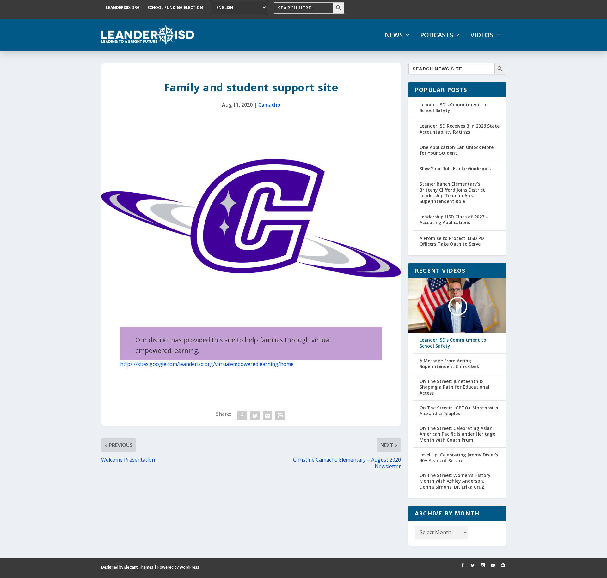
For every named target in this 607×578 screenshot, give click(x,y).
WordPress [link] (189, 567)
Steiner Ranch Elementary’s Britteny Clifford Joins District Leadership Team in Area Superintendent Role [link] (452, 192)
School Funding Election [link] (175, 7)
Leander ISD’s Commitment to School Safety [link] (453, 107)
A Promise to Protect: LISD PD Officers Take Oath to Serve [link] (452, 241)
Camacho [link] (269, 104)
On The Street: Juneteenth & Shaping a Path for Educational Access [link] (454, 387)
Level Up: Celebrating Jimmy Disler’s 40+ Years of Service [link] (459, 457)
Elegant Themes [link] (138, 567)
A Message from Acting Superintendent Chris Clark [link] (449, 363)
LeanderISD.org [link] (123, 7)
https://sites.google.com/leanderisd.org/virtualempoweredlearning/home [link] (207, 364)
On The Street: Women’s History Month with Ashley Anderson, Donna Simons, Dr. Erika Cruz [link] (455, 481)
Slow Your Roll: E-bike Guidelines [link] (455, 168)
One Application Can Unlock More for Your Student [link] (457, 150)
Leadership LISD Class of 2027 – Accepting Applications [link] (454, 219)
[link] (147, 35)
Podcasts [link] (436, 35)
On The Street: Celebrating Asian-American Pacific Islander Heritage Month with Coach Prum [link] (457, 434)
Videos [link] (481, 35)
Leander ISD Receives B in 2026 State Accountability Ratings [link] (460, 128)
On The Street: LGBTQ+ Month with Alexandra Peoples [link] (459, 410)
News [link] (394, 35)
